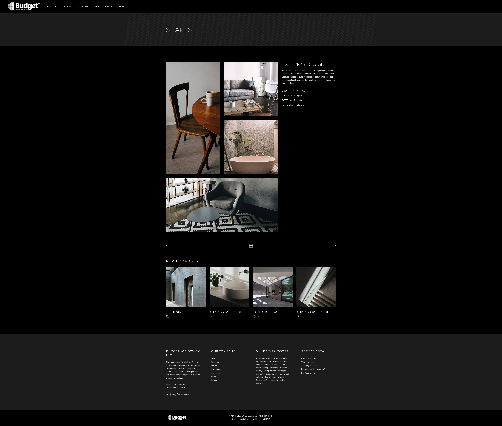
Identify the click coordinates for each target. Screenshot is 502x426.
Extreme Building (265, 312)
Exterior (292, 104)
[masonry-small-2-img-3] (251, 147)
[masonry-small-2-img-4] (222, 205)
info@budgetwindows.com (178, 394)
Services (214, 365)
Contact (214, 380)
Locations (215, 369)
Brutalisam (173, 312)
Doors (213, 358)
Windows (215, 362)
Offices (299, 95)
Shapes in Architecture (226, 312)
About (213, 376)
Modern (300, 104)
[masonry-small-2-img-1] (193, 118)
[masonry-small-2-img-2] (251, 89)
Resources (215, 373)
